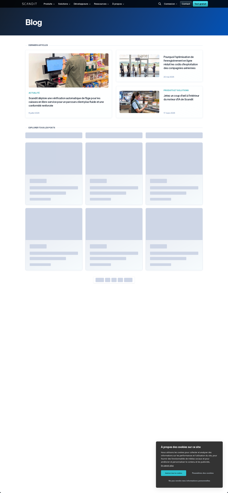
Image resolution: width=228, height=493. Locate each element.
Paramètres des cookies (203, 473)
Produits (48, 4)
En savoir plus (167, 465)
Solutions (63, 4)
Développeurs (81, 4)
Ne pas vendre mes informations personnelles (189, 481)
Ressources (100, 4)
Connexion (169, 4)
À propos (117, 4)
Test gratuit (200, 4)
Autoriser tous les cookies (173, 473)
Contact (186, 4)
